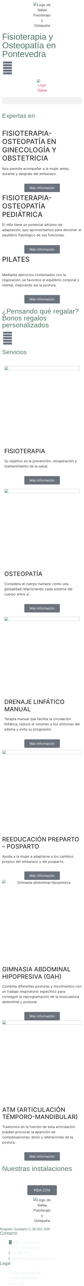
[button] (42, 100)
